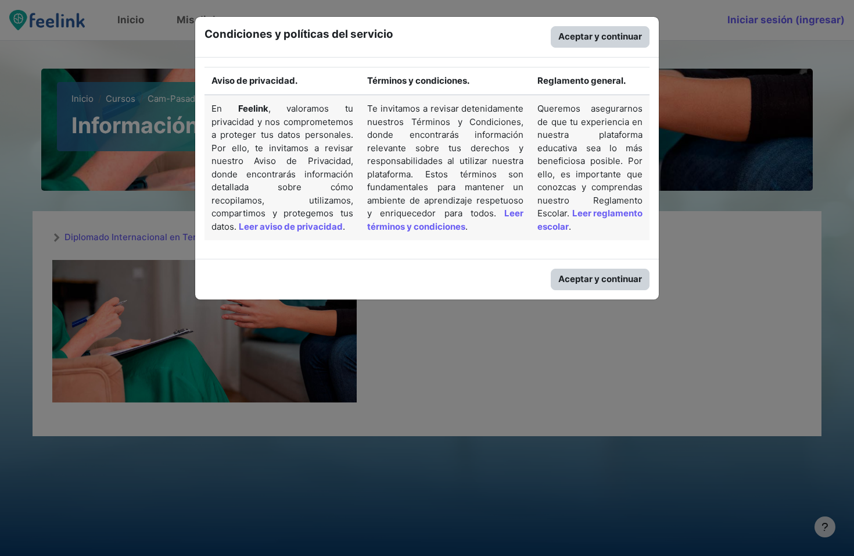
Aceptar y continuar (600, 36)
